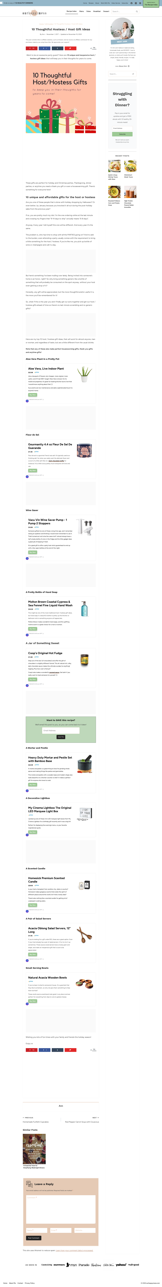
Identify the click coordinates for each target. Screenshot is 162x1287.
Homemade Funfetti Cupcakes (36, 1120)
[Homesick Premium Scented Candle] (84, 893)
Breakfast (97, 11)
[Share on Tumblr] (57, 48)
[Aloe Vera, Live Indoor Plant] (84, 382)
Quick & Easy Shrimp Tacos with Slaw (113, 177)
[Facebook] (131, 3)
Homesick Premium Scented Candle (46, 879)
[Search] (133, 73)
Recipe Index (72, 11)
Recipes (91, 3)
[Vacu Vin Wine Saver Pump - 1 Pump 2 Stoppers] (84, 535)
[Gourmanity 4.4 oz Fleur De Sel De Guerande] (84, 458)
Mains (81, 11)
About (97, 3)
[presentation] (34, 1149)
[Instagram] (136, 3)
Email (54, 1230)
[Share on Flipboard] (70, 48)
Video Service (115, 3)
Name (30, 1230)
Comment (32, 1197)
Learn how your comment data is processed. (74, 1250)
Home (85, 3)
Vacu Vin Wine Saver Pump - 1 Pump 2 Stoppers (47, 521)
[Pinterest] (140, 3)
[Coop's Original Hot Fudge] (84, 668)
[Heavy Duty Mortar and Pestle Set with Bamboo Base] (84, 772)
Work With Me (105, 3)
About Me (12, 1283)
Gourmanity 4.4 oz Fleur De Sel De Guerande (50, 446)
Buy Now (33, 395)
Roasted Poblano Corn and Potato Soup (114, 203)
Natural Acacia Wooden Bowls (47, 977)
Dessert (106, 11)
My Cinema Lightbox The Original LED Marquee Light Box (49, 809)
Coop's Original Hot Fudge (45, 653)
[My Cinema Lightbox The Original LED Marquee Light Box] (84, 823)
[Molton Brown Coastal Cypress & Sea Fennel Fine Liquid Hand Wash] (84, 617)
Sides (88, 11)
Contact (20, 1283)
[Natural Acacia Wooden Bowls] (84, 992)
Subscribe (125, 3)
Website (78, 1230)
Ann (43, 34)
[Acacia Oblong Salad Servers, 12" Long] (84, 943)
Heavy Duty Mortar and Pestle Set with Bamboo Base (50, 759)
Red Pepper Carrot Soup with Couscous (82, 1120)
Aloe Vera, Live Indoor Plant (46, 368)
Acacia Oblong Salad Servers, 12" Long (49, 930)
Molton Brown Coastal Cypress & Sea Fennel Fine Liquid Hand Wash (50, 603)
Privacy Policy (30, 1283)
